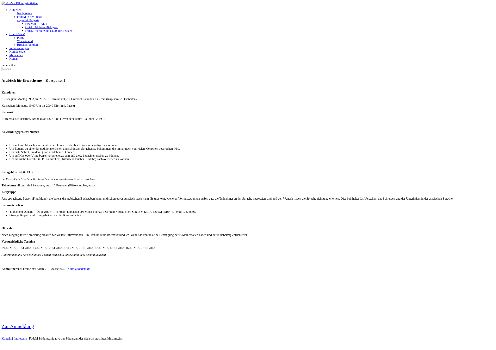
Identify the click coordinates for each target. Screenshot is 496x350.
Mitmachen (16, 55)
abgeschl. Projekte (28, 20)
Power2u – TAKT (36, 23)
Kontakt (14, 58)
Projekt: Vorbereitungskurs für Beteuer (48, 30)
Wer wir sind (25, 41)
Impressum (20, 338)
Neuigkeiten (24, 13)
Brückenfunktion (27, 44)
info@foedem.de (80, 268)
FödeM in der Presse (29, 16)
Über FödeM (17, 34)
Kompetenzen (17, 51)
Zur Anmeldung (18, 326)
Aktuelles (15, 9)
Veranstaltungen (19, 48)
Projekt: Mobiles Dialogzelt (41, 27)
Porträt (21, 37)
